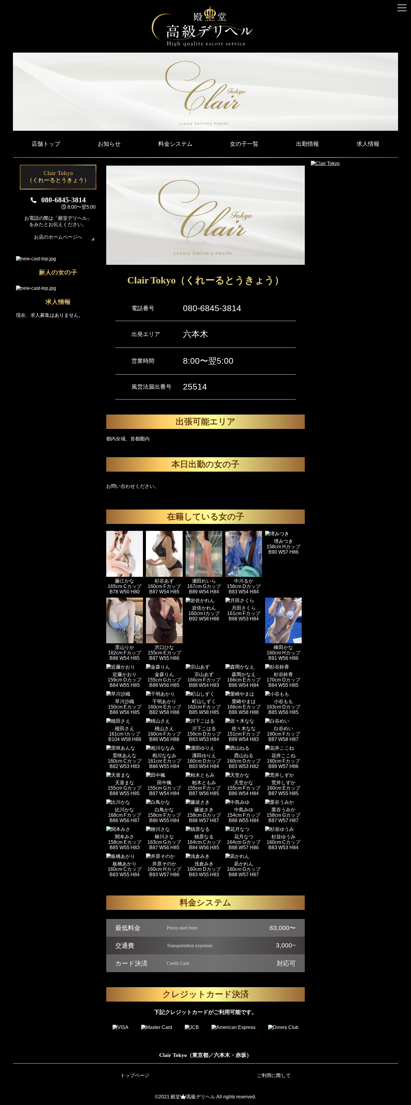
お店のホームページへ (58, 237)
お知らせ (109, 144)
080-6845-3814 (212, 308)
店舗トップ (46, 144)
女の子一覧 (244, 144)
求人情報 (368, 144)
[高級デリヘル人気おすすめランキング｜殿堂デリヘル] (205, 44)
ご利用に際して (274, 1075)
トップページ (134, 1075)
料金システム (175, 144)
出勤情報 (307, 144)
